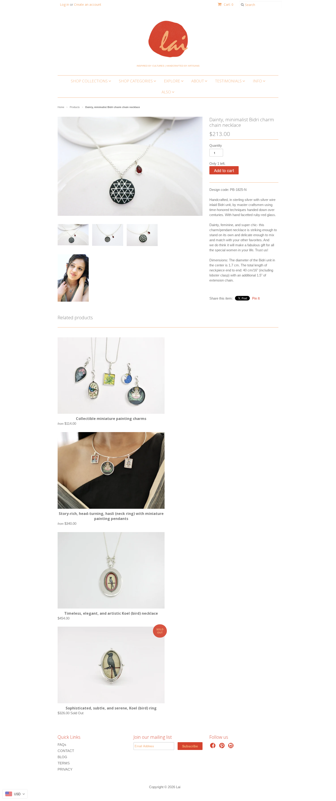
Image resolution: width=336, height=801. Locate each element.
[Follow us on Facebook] (213, 747)
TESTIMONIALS (229, 81)
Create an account (87, 4)
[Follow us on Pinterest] (222, 747)
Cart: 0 (228, 4)
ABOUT (198, 81)
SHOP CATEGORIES (136, 81)
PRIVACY (65, 769)
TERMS (64, 763)
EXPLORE (172, 81)
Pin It (256, 298)
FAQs (62, 745)
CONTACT (66, 751)
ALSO (167, 92)
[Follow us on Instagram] (231, 747)
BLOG (62, 757)
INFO (258, 81)
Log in (64, 4)
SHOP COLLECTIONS (90, 81)
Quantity (215, 145)
